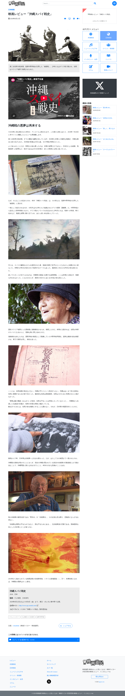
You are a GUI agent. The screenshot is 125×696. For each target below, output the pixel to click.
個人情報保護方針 (53, 675)
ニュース (13, 686)
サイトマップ (51, 664)
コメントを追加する (23, 640)
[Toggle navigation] (114, 3)
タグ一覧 (50, 668)
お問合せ (100, 676)
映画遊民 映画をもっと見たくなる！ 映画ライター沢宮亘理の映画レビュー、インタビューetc (64, 693)
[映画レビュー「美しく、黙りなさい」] (87, 130)
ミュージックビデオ (16, 672)
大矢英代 (31, 617)
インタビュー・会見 (16, 679)
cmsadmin (16, 626)
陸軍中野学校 (40, 617)
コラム (12, 683)
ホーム (49, 660)
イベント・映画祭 (15, 675)
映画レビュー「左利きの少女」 (103, 118)
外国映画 (13, 664)
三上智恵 (24, 617)
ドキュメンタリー (14, 617)
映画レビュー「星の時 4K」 (102, 107)
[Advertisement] (100, 172)
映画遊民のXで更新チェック (99, 93)
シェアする (66, 626)
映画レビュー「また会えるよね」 (104, 139)
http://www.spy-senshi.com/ (27, 605)
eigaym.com (101, 682)
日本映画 (11, 9)
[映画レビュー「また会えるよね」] (87, 141)
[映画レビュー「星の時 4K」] (87, 109)
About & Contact (52, 672)
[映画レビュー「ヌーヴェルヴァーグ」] (87, 151)
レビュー (13, 660)
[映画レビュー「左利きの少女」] (87, 120)
